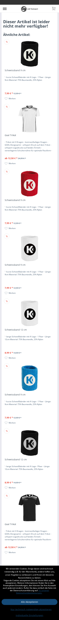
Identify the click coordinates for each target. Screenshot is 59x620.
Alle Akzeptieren (29, 601)
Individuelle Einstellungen (29, 615)
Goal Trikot (10, 135)
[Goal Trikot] (29, 119)
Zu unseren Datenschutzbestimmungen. (32, 591)
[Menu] (4, 9)
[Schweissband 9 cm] (29, 54)
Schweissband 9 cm (15, 70)
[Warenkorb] (54, 8)
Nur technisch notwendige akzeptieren (31, 609)
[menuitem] (4, 9)
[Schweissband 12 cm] (29, 313)
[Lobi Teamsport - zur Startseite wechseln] (29, 9)
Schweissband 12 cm (16, 329)
